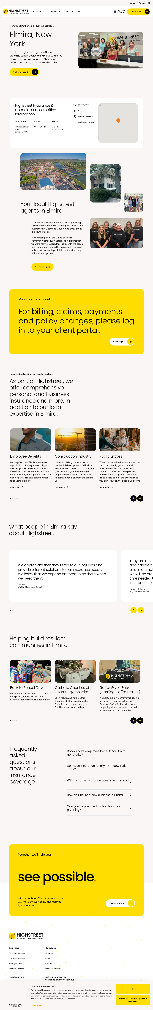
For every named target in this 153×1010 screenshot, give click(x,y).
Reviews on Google (86, 122)
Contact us (136, 11)
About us (49, 953)
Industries (53, 11)
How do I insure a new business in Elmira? (95, 795)
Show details (36, 1005)
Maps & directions (85, 116)
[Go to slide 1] (10, 498)
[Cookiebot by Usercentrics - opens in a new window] (15, 1005)
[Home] (26, 936)
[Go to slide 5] (18, 498)
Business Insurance (17, 958)
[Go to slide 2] (12, 498)
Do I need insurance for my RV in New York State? (96, 767)
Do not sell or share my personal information (133, 999)
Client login (118, 341)
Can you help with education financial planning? (93, 808)
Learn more (15, 487)
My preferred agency (83, 105)
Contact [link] (81, 111)
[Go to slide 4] (16, 498)
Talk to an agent (20, 72)
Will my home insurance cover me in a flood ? (98, 782)
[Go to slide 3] (14, 498)
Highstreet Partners (137, 3)
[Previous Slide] (133, 498)
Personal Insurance (17, 953)
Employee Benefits (17, 963)
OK (133, 989)
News (80, 11)
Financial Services (16, 968)
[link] (16, 11)
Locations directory (53, 968)
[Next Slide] (140, 498)
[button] (118, 120)
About (67, 11)
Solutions (37, 11)
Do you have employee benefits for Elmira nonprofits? (96, 753)
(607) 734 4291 (39, 127)
